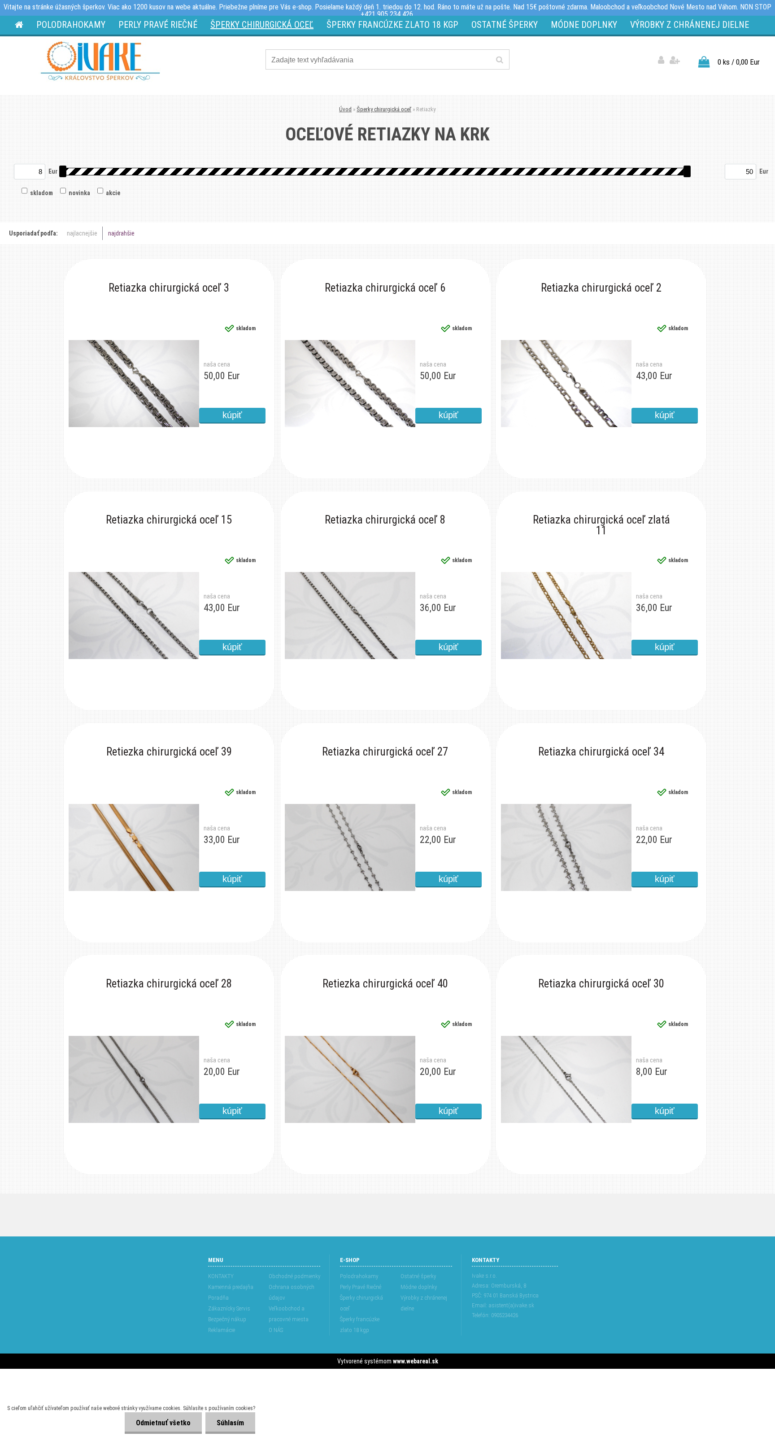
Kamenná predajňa (230, 1287)
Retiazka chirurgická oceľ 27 (385, 752)
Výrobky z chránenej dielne (424, 1303)
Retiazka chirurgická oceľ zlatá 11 (601, 522)
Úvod (345, 109)
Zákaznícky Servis (229, 1308)
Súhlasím (230, 1423)
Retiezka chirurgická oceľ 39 (169, 752)
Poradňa (218, 1297)
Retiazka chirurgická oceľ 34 (601, 752)
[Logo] (100, 61)
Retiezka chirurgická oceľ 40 (385, 984)
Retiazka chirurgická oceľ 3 (169, 288)
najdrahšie (121, 233)
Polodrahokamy (359, 1276)
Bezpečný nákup (227, 1319)
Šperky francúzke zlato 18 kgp (359, 1324)
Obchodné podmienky (294, 1276)
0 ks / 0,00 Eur (739, 61)
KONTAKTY (221, 1276)
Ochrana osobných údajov (291, 1292)
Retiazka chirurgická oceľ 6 (385, 288)
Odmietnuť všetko (163, 1423)
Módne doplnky (419, 1287)
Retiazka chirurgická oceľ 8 (385, 520)
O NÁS (276, 1330)
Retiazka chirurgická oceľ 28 (169, 984)
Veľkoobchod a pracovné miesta (289, 1314)
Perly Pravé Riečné (360, 1287)
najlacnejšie (82, 233)
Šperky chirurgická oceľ (384, 109)
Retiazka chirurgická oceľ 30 (601, 984)
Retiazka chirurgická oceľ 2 (601, 288)
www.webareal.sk (415, 1361)
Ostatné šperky (418, 1276)
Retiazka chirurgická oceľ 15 (169, 520)
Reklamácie (221, 1330)
